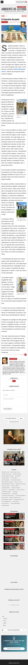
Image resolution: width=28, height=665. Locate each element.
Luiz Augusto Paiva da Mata (8, 495)
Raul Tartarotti (5, 503)
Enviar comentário (7, 408)
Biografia (20, 434)
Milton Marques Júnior (7, 499)
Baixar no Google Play (14, 648)
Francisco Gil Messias (20, 483)
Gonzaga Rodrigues (15, 487)
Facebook (20, 432)
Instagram (20, 430)
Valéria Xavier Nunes (15, 503)
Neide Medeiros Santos (19, 499)
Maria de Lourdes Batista (15, 497)
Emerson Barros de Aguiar (8, 483)
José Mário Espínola (6, 491)
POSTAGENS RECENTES (10, 418)
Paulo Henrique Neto (6, 501)
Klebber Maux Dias (6, 493)
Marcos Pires (5, 497)
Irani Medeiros (12, 489)
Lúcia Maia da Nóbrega (20, 495)
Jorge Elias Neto (21, 489)
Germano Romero (6, 487)
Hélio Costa (4, 489)
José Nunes (4, 22)
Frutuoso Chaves (6, 485)
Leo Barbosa (14, 493)
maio (4, 625)
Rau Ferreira (16, 501)
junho (4, 623)
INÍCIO (21, 418)
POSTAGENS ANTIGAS (14, 421)
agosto (5, 618)
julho (4, 620)
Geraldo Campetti (15, 485)
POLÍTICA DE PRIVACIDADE (14, 630)
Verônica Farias (5, 505)
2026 (3, 616)
